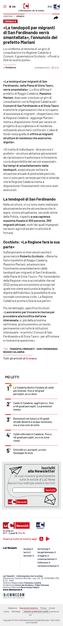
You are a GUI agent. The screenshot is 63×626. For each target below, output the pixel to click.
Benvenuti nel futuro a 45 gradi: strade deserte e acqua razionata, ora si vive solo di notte (32, 422)
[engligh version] (10, 6)
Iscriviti (51, 490)
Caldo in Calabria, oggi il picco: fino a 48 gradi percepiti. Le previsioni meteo (33, 406)
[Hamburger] (4, 6)
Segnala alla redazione (28, 608)
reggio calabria (14, 351)
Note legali (15, 611)
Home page (8, 16)
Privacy (43, 608)
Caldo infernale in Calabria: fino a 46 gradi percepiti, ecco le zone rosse (32, 437)
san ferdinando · (48, 348)
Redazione (12, 608)
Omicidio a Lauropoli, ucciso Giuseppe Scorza (29, 451)
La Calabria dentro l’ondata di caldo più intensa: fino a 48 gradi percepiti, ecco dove (33, 390)
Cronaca (20, 16)
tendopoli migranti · (23, 348)
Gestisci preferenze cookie (36, 611)
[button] (56, 18)
